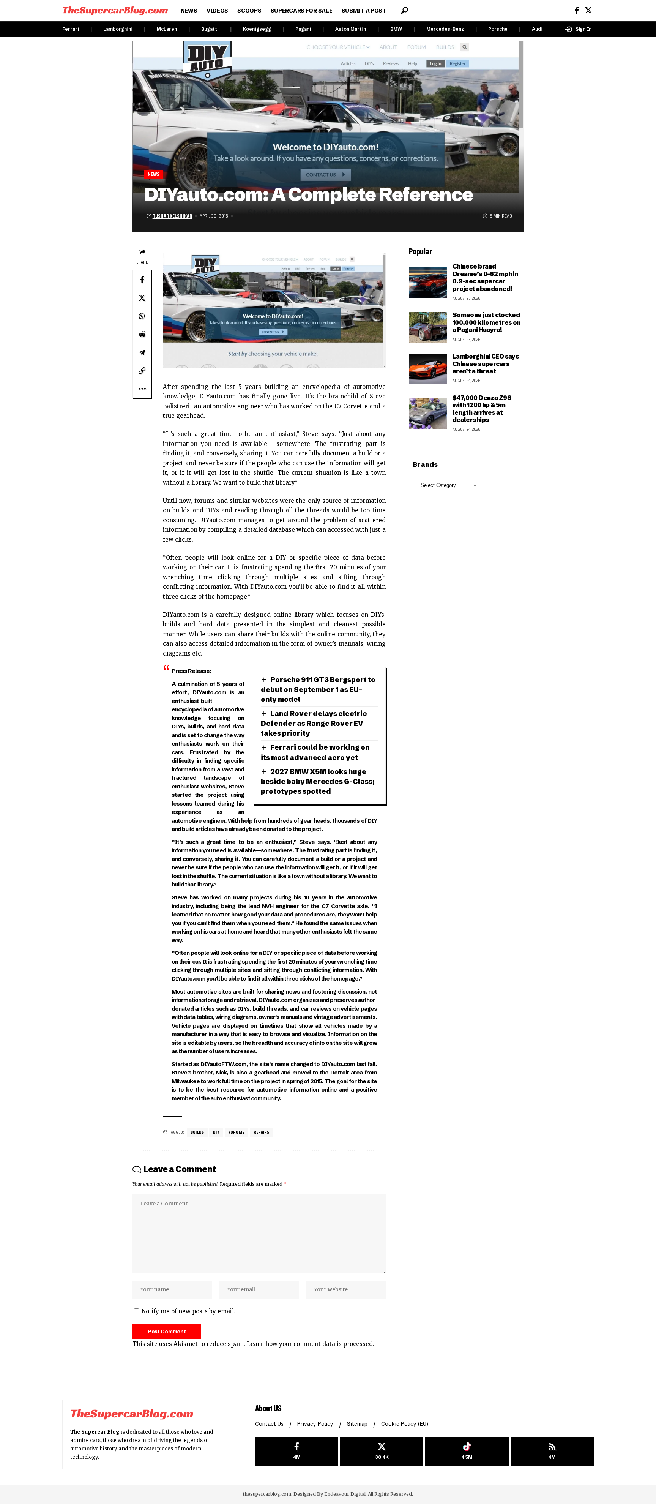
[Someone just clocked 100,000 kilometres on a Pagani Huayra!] (428, 327)
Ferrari (70, 29)
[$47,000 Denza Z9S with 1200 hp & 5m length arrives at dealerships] (428, 413)
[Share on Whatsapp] (142, 316)
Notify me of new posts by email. (188, 1311)
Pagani (303, 29)
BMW (396, 29)
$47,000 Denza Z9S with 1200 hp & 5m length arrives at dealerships (482, 408)
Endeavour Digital (345, 1494)
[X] (588, 10)
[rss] (552, 1451)
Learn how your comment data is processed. (310, 1344)
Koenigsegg (257, 29)
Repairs (261, 1132)
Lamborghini (117, 29)
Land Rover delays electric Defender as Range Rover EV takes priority (314, 723)
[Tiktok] (466, 1451)
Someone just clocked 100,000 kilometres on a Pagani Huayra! (486, 322)
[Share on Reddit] (142, 334)
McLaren (167, 29)
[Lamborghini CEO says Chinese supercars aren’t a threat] (428, 369)
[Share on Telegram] (142, 352)
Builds (197, 1132)
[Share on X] (142, 298)
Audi (537, 29)
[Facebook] (577, 10)
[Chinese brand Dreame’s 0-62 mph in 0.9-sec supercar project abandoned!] (428, 282)
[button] (404, 11)
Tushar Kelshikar (172, 216)
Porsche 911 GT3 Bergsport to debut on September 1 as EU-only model (318, 689)
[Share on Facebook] (142, 279)
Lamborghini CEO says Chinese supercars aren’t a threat (486, 363)
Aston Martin (350, 29)
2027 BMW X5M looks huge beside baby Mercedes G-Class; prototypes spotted (318, 781)
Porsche (498, 29)
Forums (236, 1132)
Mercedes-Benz (445, 29)
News (154, 174)
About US (268, 1408)
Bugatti (210, 29)
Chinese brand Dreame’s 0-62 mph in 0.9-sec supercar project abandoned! (485, 277)
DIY (216, 1132)
